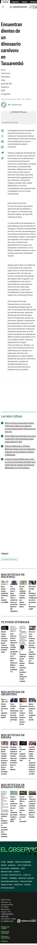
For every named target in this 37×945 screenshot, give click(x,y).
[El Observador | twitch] (35, 858)
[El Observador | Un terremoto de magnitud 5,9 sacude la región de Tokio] (23, 745)
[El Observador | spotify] (30, 854)
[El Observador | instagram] (31, 851)
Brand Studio (6, 872)
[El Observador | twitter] (23, 851)
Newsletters (6, 885)
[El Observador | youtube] (35, 851)
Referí (3, 865)
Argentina (15, 2)
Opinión (4, 878)
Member (10, 862)
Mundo (17, 872)
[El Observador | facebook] (27, 851)
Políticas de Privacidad (5, 932)
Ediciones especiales (9, 881)
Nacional (12, 865)
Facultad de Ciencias (9, 559)
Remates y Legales (26, 878)
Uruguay (5, 2)
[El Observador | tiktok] (21, 854)
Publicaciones (26, 881)
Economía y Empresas (10, 868)
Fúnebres (13, 878)
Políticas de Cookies (5, 927)
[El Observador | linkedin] (26, 854)
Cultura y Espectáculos (11, 875)
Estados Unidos (7, 888)
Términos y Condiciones (5, 937)
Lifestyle (27, 875)
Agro (23, 868)
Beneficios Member (23, 862)
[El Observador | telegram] (35, 854)
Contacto (4, 941)
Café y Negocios (24, 865)
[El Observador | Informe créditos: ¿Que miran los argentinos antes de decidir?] (4, 701)
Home (3, 862)
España (27, 885)
